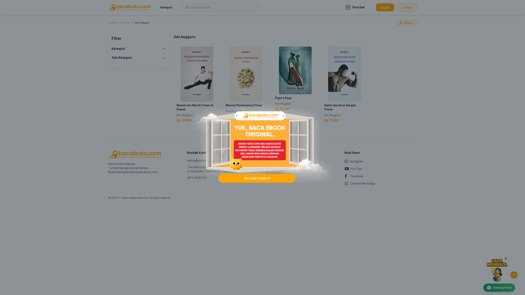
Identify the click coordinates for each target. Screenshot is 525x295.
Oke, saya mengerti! (257, 178)
